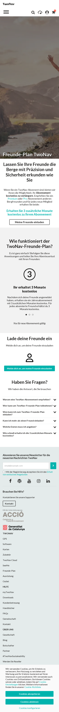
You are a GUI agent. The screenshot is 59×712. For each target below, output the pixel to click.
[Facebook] (10, 480)
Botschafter (8, 645)
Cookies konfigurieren (29, 708)
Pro (25, 198)
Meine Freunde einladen (29, 222)
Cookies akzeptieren (29, 694)
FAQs (5, 613)
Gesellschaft (9, 634)
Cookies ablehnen (29, 701)
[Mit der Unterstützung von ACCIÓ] (14, 520)
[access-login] (47, 13)
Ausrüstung (8, 576)
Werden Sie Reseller (12, 661)
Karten (6, 549)
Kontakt (9, 503)
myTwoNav (8, 592)
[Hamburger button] (6, 12)
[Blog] (19, 480)
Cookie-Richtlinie (32, 687)
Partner (6, 650)
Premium (12, 198)
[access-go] (40, 13)
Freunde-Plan (9, 570)
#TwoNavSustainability (14, 656)
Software (7, 544)
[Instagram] (38, 480)
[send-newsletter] (53, 465)
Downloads (8, 597)
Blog (5, 640)
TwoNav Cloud (10, 560)
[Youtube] (29, 480)
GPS (5, 538)
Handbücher (9, 608)
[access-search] (33, 13)
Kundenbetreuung (11, 602)
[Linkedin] (48, 480)
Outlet (6, 581)
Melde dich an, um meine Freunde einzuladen (29, 368)
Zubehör (7, 554)
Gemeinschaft (9, 618)
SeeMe (6, 565)
